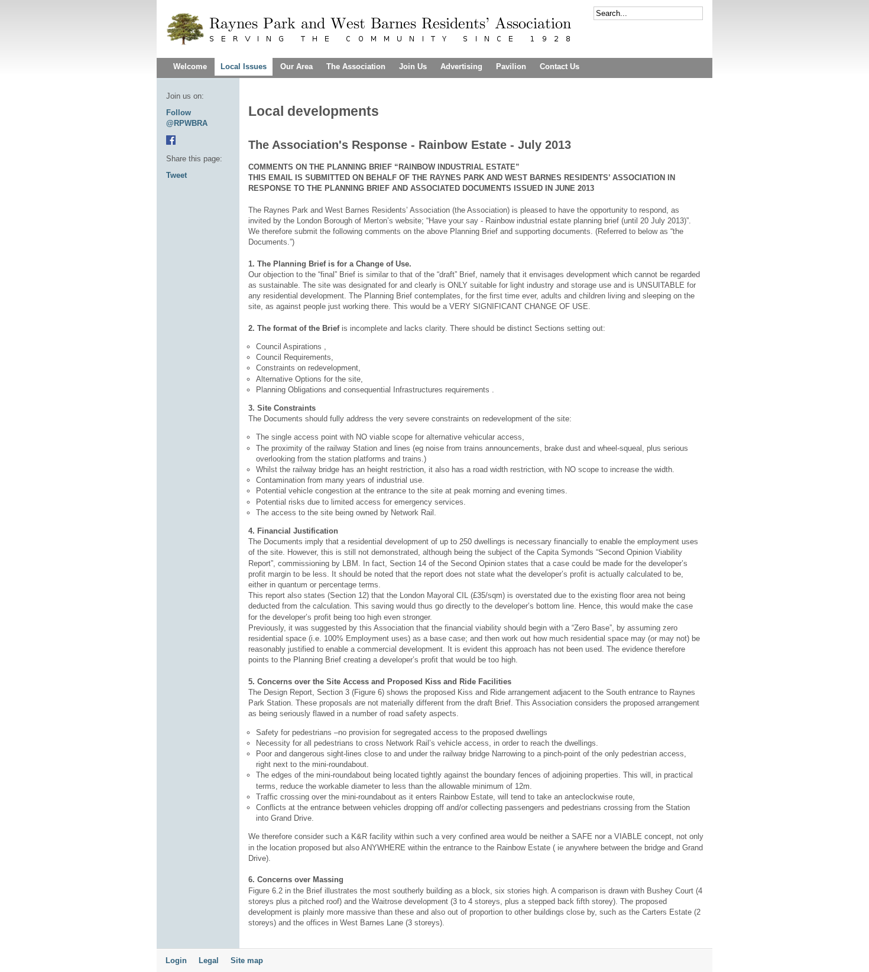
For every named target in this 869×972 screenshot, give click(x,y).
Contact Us (559, 66)
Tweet (176, 175)
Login (176, 960)
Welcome (190, 66)
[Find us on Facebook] (171, 142)
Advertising (461, 66)
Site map (247, 960)
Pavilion (511, 66)
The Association (355, 66)
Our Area (296, 66)
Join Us (413, 66)
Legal (209, 960)
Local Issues (244, 66)
